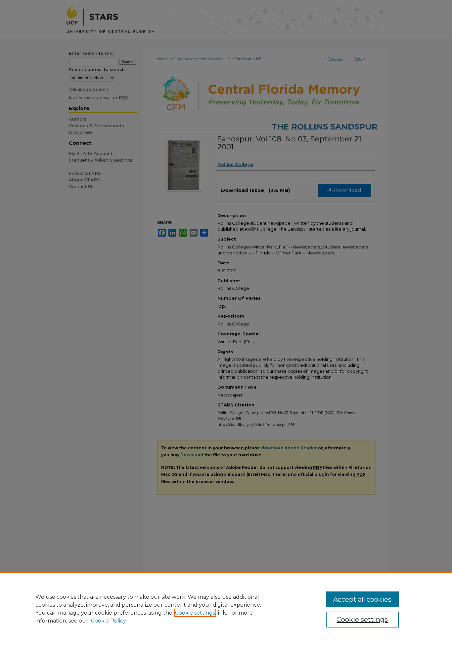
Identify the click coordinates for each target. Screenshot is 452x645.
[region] (226, 608)
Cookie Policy (108, 621)
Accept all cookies (362, 599)
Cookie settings (195, 613)
